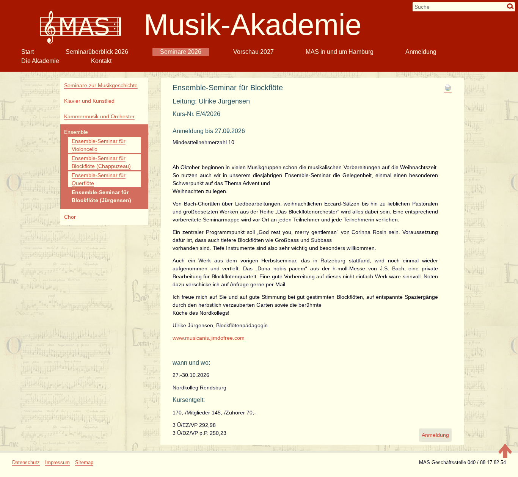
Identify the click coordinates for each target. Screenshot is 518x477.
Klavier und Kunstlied (89, 101)
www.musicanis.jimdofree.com (209, 338)
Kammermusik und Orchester (99, 116)
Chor (70, 217)
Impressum (57, 462)
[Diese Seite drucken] (448, 89)
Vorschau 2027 (253, 52)
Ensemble (76, 132)
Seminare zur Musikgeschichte (101, 85)
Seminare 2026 (180, 52)
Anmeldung (420, 52)
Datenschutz (26, 462)
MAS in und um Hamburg (340, 52)
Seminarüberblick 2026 (97, 52)
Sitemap (84, 462)
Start (27, 52)
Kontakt (101, 61)
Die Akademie (40, 61)
